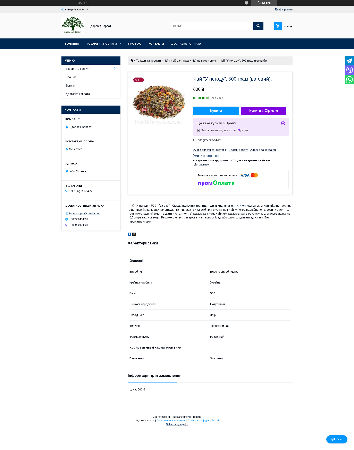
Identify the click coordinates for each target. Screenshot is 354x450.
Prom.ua (196, 416)
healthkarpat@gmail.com (84, 213)
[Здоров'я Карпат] (72, 33)
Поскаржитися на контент (171, 420)
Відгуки (70, 85)
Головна (72, 43)
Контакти (156, 43)
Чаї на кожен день (204, 60)
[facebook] (129, 234)
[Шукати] (258, 26)
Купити (216, 110)
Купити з (256, 110)
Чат (340, 439)
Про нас (134, 43)
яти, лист (240, 205)
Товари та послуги (101, 43)
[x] (134, 234)
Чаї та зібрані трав (176, 60)
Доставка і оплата (186, 43)
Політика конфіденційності (203, 420)
